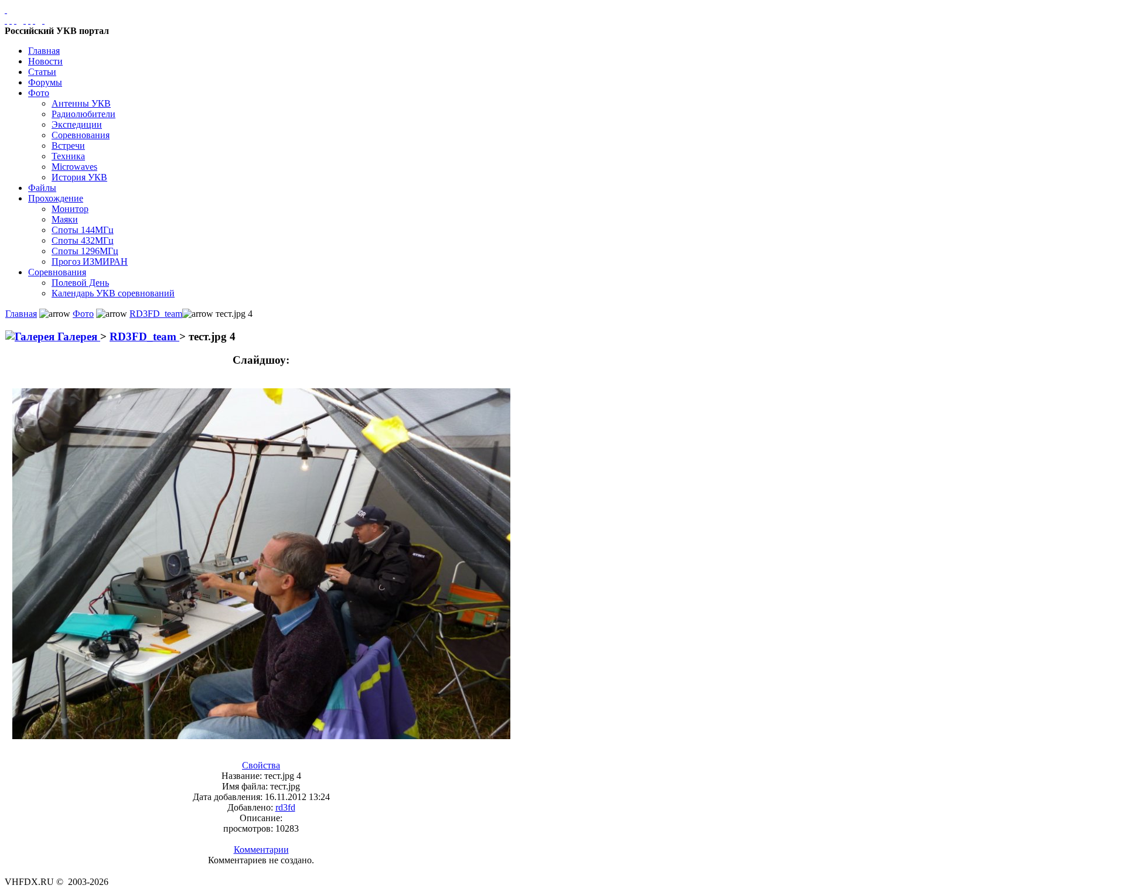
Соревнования (81, 135)
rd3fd (285, 807)
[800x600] (15, 20)
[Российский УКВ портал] (6, 10)
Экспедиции (77, 124)
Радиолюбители (83, 114)
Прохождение (55, 198)
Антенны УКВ (81, 103)
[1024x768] (10, 20)
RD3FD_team (155, 314)
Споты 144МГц (83, 230)
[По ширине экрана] (6, 20)
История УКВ (79, 177)
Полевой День (80, 283)
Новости (45, 61)
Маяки (65, 219)
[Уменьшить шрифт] (34, 20)
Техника (68, 156)
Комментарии (261, 850)
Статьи (42, 72)
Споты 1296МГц (85, 251)
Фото (38, 93)
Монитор (70, 209)
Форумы (45, 82)
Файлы (42, 188)
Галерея (77, 336)
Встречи (68, 146)
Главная (44, 51)
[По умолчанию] (29, 20)
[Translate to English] (43, 20)
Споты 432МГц (83, 240)
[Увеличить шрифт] (24, 20)
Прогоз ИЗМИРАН (90, 261)
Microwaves (74, 167)
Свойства (261, 765)
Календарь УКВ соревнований (113, 293)
